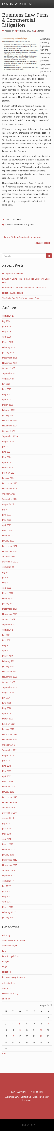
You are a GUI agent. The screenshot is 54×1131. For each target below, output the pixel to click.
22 (41, 1036)
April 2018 (6, 839)
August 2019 (8, 755)
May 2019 (6, 771)
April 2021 (6, 650)
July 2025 (6, 383)
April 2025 (6, 399)
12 (20, 1030)
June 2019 (6, 765)
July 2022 (6, 572)
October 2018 (8, 807)
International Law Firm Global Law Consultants (24, 287)
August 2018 (8, 818)
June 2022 (6, 577)
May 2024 (6, 457)
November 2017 (9, 865)
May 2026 (6, 331)
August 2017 (8, 880)
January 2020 (8, 729)
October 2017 (8, 870)
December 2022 (9, 546)
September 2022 (10, 561)
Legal (4, 966)
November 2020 (9, 676)
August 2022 (8, 567)
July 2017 (6, 886)
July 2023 (6, 509)
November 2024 (9, 425)
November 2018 (9, 802)
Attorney (6, 935)
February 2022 (9, 598)
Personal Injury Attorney (13, 977)
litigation (30, 224)
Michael (40, 30)
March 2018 (7, 844)
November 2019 (9, 739)
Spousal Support (42, 242)
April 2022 (6, 587)
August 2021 (8, 629)
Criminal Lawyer (9, 945)
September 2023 (10, 499)
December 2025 (9, 357)
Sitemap (6, 998)
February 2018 (9, 849)
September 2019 (10, 750)
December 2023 (9, 483)
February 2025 (9, 410)
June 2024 (6, 451)
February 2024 (9, 472)
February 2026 (9, 347)
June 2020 (6, 703)
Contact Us (7, 988)
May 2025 (6, 394)
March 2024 (7, 467)
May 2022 (6, 582)
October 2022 (8, 556)
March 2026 (7, 342)
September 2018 (10, 812)
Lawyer (5, 961)
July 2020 (6, 697)
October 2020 (8, 682)
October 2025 (8, 368)
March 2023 (7, 530)
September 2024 (10, 436)
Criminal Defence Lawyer (13, 940)
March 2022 (7, 593)
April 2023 (6, 525)
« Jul (4, 1053)
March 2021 (7, 656)
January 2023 (8, 540)
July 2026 (6, 321)
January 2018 (8, 854)
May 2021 (6, 645)
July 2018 (6, 823)
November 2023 (9, 488)
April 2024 (6, 462)
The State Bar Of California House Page (20, 298)
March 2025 (7, 404)
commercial (19, 224)
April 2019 (6, 776)
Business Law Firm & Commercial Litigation (25, 19)
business (9, 224)
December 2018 (9, 797)
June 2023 (6, 514)
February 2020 (9, 723)
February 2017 (9, 912)
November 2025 (9, 363)
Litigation (6, 971)
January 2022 (8, 603)
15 (41, 1030)
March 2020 (7, 718)
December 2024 (9, 420)
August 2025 (8, 378)
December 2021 (9, 608)
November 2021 (9, 614)
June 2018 (6, 828)
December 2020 (9, 671)
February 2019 (9, 786)
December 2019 (9, 734)
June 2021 (6, 640)
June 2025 (6, 389)
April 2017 (6, 901)
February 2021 (9, 661)
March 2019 (7, 781)
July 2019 (6, 760)
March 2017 (7, 907)
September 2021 (10, 624)
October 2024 (8, 431)
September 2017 (10, 875)
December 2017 (9, 860)
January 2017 (8, 917)
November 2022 (9, 551)
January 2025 (8, 415)
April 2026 (6, 336)
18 (13, 1036)
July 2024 (6, 446)
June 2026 (6, 326)
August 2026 (8, 315)
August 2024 (8, 441)
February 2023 (9, 535)
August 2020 (8, 692)
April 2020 (6, 713)
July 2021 (6, 635)
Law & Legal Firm (13, 219)
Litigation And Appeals (12, 292)
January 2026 (8, 352)
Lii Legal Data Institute (12, 273)
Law (4, 951)
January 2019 (8, 791)
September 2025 (10, 373)
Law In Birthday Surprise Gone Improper (23, 237)
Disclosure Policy (10, 993)
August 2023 (8, 504)
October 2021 (8, 619)
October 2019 (8, 744)
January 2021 (8, 666)
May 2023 (6, 520)
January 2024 (8, 478)
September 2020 (10, 687)
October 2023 (8, 493)
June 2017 (6, 891)
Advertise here (9, 983)
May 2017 (6, 896)
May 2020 (6, 708)
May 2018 (6, 833)
